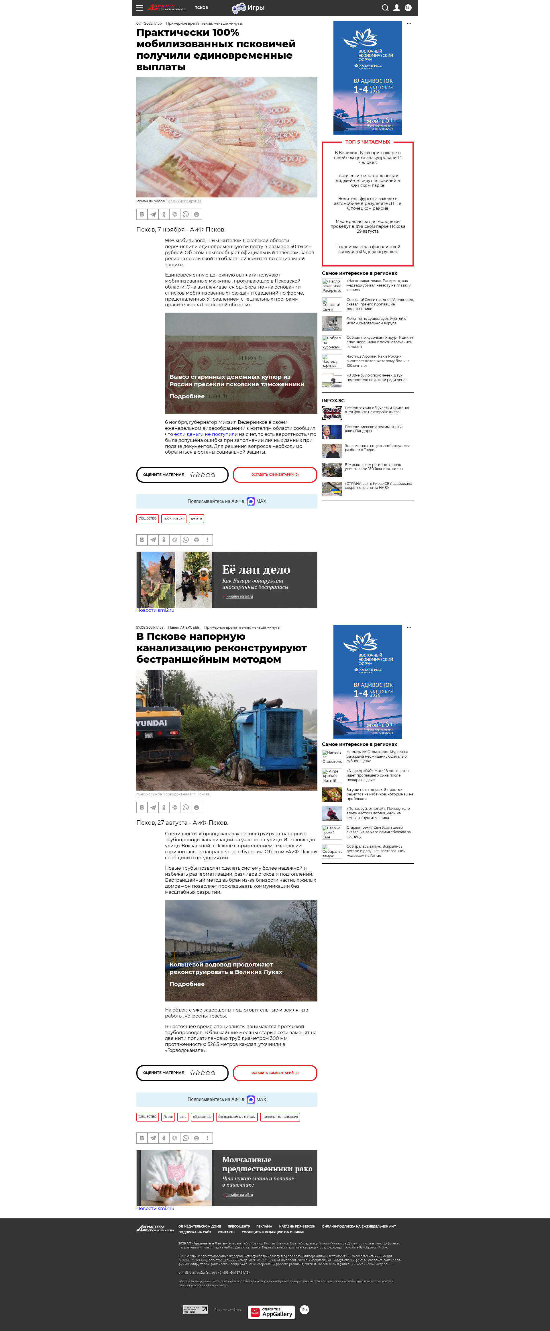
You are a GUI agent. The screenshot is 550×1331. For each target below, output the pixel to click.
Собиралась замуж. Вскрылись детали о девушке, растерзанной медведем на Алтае (376, 851)
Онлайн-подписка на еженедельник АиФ (359, 1226)
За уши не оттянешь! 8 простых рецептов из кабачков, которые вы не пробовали (380, 794)
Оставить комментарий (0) (275, 475)
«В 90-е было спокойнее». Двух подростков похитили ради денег (377, 377)
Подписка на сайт (194, 1232)
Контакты (226, 1232)
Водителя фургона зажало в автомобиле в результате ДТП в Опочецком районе (368, 203)
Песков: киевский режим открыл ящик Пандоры (374, 429)
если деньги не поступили (205, 434)
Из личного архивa (184, 201)
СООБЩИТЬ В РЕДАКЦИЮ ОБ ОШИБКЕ (273, 1232)
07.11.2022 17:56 (149, 23)
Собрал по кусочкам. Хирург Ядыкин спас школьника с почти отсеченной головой (380, 342)
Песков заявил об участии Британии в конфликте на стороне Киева (377, 410)
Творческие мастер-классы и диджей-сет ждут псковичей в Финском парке (368, 180)
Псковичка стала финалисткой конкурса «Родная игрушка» (367, 249)
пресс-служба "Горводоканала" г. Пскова (173, 794)
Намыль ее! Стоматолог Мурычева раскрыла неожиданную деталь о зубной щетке (377, 756)
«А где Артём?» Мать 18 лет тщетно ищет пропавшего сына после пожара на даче (378, 775)
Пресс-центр (239, 1226)
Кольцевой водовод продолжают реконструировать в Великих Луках (226, 968)
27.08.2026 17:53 (150, 627)
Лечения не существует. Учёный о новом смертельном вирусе (376, 320)
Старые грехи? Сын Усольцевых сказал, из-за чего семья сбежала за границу (379, 832)
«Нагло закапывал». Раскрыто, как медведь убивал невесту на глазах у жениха (379, 285)
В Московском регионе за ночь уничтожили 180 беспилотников (374, 467)
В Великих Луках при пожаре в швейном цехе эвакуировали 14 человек (368, 157)
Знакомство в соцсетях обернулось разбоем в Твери (377, 448)
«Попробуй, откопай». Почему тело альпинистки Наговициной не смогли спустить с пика (378, 813)
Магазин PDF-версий (297, 1226)
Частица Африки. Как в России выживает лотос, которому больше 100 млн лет (378, 361)
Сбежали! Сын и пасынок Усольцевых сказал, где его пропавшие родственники (380, 304)
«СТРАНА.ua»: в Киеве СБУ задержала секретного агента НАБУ (378, 486)
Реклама (264, 1226)
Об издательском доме (199, 1226)
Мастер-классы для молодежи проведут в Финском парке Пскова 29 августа (368, 226)
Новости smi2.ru (155, 610)
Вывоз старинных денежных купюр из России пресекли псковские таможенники (237, 380)
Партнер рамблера (227, 1309)
